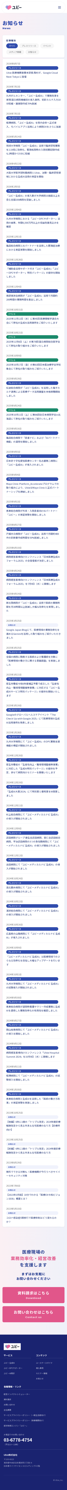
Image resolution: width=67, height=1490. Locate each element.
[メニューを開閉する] (59, 7)
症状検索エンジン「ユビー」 (16, 1425)
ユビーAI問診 (9, 1373)
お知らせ (32, 51)
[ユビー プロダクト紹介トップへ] (33, 1346)
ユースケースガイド (44, 1362)
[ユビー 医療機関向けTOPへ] (13, 7)
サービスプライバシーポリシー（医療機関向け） (24, 1420)
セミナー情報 (41, 1373)
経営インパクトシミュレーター (17, 1394)
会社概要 (7, 1410)
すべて (12, 45)
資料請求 (7, 1399)
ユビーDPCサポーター (13, 1368)
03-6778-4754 (18, 1440)
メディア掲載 (15, 51)
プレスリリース (29, 45)
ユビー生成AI (9, 1362)
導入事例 (39, 1368)
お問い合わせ (9, 1404)
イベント (47, 45)
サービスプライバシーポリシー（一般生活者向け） (25, 1415)
